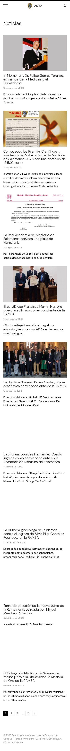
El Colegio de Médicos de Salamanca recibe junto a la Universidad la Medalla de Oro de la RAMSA (33, 677)
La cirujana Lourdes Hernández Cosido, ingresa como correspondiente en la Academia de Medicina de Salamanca (33, 458)
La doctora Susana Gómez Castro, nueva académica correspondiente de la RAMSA (35, 384)
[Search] (65, 6)
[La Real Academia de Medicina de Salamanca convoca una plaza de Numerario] (35, 212)
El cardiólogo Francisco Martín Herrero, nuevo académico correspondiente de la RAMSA (34, 310)
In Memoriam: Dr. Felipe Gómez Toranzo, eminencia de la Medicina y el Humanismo (33, 79)
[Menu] (5, 6)
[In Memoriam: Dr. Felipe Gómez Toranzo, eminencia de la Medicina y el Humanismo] (35, 53)
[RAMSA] (35, 5)
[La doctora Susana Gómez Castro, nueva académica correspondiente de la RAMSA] (35, 360)
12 (28, 713)
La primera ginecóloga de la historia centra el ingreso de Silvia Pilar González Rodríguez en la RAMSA (33, 534)
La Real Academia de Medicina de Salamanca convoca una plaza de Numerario (28, 239)
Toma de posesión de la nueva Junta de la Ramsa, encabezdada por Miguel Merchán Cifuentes (33, 609)
